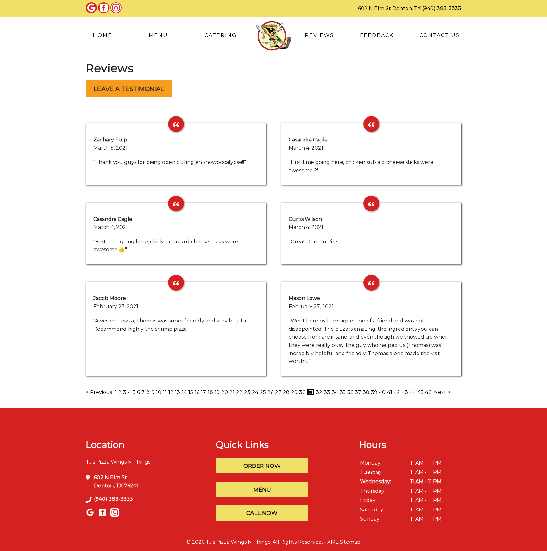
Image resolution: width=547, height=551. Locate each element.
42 (397, 392)
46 (428, 392)
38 (366, 392)
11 (165, 392)
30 (302, 392)
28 (286, 392)
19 (217, 392)
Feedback (376, 35)
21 (232, 392)
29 (294, 392)
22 (239, 392)
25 (263, 392)
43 (405, 392)
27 (278, 392)
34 (335, 392)
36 (350, 392)
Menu (158, 35)
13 (177, 392)
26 (270, 392)
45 (421, 392)
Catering (220, 35)
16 (197, 392)
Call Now (262, 513)
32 (319, 392)
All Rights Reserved (297, 542)
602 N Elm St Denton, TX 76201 (116, 481)
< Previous (99, 392)
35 (343, 392)
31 (310, 392)
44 (413, 392)
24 (255, 392)
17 (203, 392)
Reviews (319, 35)
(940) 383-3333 (441, 8)
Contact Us (439, 35)
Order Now (262, 465)
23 (247, 392)
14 (184, 392)
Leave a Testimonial (129, 88)
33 (327, 392)
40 (382, 392)
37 (358, 392)
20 (224, 392)
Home (102, 35)
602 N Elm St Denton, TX (389, 8)
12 (170, 392)
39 (374, 392)
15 (190, 392)
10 (158, 392)
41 (389, 392)
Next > (442, 392)
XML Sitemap (344, 542)
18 (210, 392)
